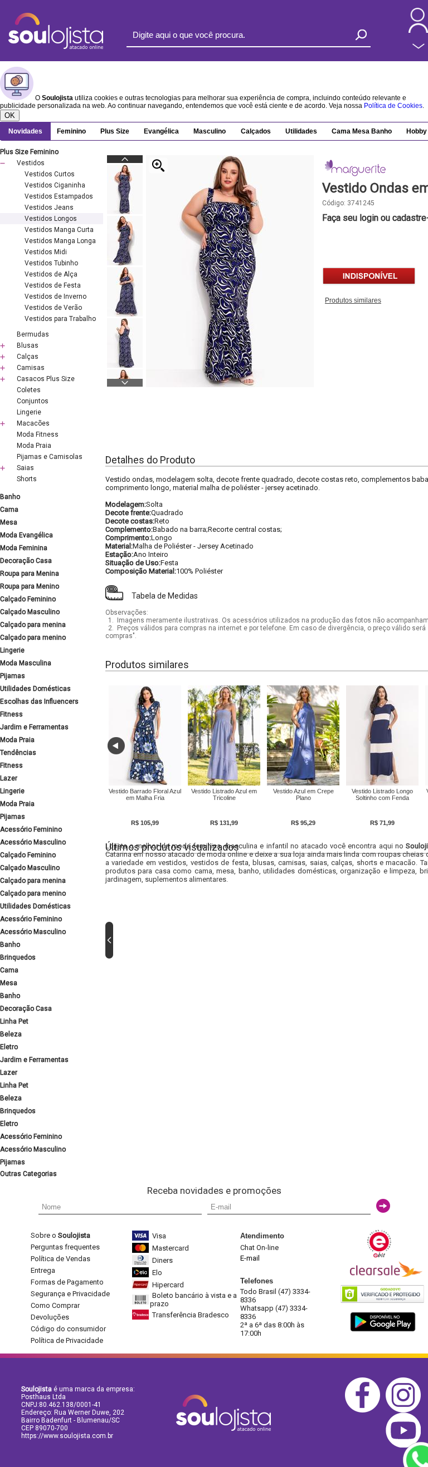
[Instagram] (406, 1410)
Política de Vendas (60, 1258)
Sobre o (60, 1235)
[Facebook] (365, 1410)
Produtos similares (353, 300)
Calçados (256, 131)
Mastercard (170, 1248)
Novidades (25, 131)
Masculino (209, 131)
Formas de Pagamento (67, 1282)
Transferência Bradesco (190, 1315)
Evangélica (161, 131)
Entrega (43, 1270)
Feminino (71, 131)
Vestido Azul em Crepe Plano (303, 794)
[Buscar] (361, 35)
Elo (157, 1272)
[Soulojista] (55, 47)
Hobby (416, 131)
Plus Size (114, 131)
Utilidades (301, 131)
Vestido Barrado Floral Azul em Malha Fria (145, 794)
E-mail (250, 1258)
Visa (159, 1236)
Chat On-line (259, 1247)
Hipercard (168, 1285)
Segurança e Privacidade (70, 1294)
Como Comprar (55, 1305)
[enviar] (383, 1206)
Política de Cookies (393, 106)
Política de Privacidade (67, 1340)
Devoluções (50, 1317)
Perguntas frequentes (65, 1247)
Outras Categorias (28, 1174)
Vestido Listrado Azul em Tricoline (224, 794)
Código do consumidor (68, 1329)
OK (9, 115)
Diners (162, 1260)
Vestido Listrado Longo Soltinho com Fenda (382, 794)
